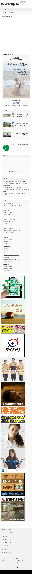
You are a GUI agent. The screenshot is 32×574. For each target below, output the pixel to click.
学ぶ (5, 237)
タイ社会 (6, 243)
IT (4, 252)
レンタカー (6, 234)
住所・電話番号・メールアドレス (8, 552)
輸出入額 (6, 270)
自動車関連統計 (7, 268)
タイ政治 (6, 241)
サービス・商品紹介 (7, 232)
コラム (4, 223)
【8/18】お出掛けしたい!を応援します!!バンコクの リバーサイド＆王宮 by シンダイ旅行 (20, 135)
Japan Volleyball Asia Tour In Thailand (11, 205)
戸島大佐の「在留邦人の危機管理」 (11, 230)
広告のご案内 (4, 539)
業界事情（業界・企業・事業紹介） (11, 259)
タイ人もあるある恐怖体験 (9, 228)
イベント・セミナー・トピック (9, 203)
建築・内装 (7, 261)
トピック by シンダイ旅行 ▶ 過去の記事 (19, 144)
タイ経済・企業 (7, 246)
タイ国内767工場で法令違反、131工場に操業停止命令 (13, 187)
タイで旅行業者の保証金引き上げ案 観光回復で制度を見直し (15, 181)
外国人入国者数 (7, 266)
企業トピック (6, 212)
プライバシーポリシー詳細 (7, 532)
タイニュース (6, 239)
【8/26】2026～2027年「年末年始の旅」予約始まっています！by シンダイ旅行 (20, 115)
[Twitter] (15, 567)
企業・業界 (5, 250)
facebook (25, 2)
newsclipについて (5, 545)
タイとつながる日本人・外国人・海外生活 (12, 225)
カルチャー (5, 214)
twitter (23, 2)
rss (21, 2)
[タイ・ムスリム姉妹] (16, 97)
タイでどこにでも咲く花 (9, 219)
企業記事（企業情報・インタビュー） (11, 255)
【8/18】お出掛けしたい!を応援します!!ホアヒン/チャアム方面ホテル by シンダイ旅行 (20, 125)
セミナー (6, 210)
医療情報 (6, 257)
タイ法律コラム (6, 248)
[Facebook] (17, 567)
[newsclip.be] (10, 4)
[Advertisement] (16, 35)
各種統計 (5, 264)
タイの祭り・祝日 (7, 221)
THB (10, 171)
